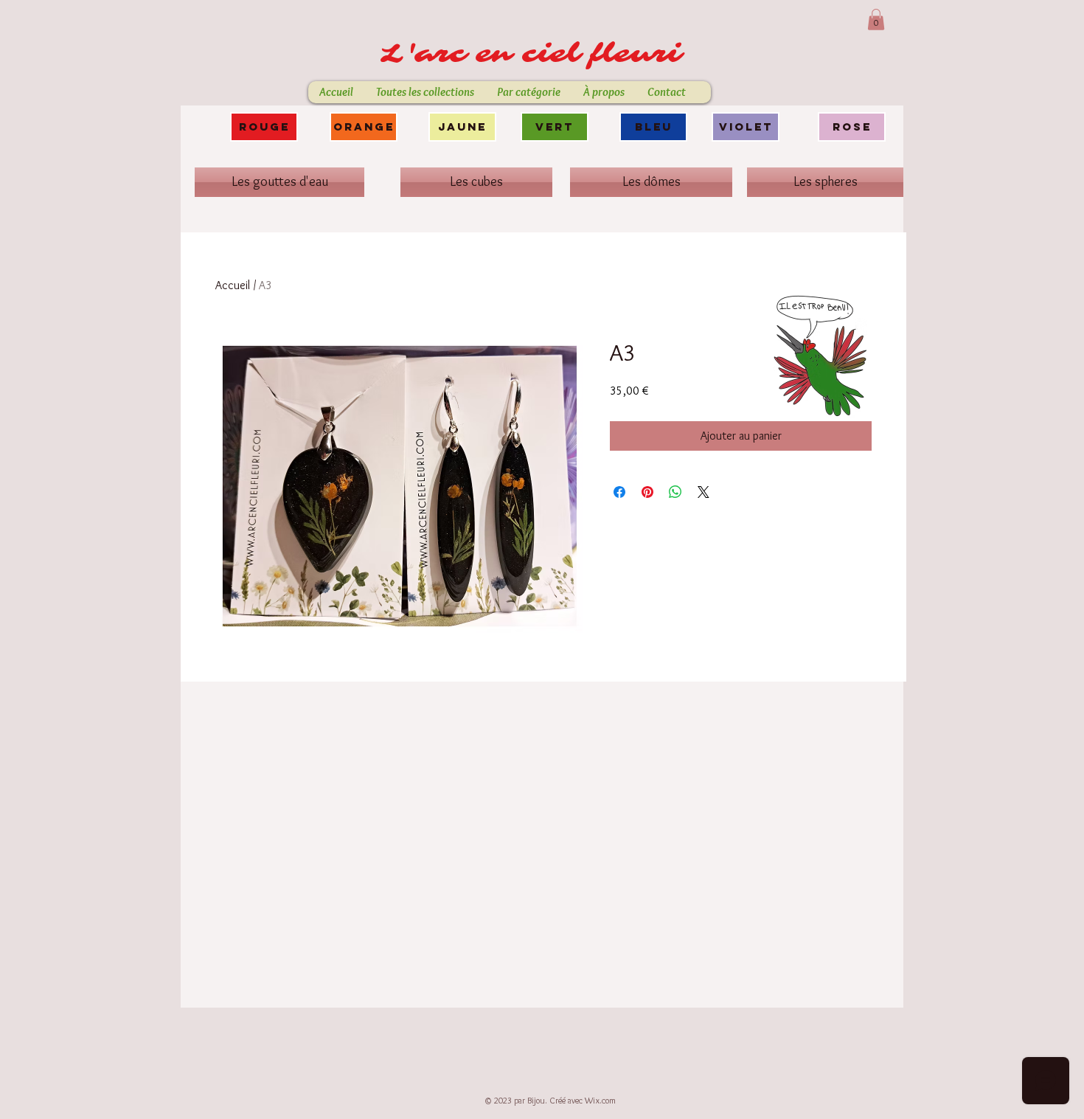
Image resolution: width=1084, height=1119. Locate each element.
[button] (876, 19)
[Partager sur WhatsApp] (675, 492)
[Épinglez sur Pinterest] (647, 492)
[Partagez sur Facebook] (619, 492)
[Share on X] (703, 492)
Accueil (232, 285)
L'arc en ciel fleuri (537, 54)
